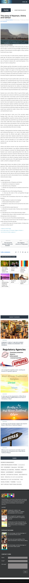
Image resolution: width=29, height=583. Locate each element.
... (6, 504)
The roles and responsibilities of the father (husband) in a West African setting (17, 539)
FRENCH (3, 472)
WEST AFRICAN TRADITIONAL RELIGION (11, 484)
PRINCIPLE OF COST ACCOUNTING (14, 477)
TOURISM (12, 482)
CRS (2, 467)
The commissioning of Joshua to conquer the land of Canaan (5, 283)
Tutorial (18, 482)
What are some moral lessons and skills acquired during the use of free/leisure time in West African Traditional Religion (13, 451)
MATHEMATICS (23, 474)
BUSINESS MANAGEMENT (7, 462)
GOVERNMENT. (19, 472)
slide (21, 479)
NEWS (2, 477)
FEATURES (20, 467)
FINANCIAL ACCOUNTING (7, 469)
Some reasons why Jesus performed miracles (23, 269)
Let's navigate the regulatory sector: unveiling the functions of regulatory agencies (16, 517)
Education (14, 467)
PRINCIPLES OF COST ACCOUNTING (10, 479)
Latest (4, 507)
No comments (4, 21)
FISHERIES (17, 469)
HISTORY (3, 474)
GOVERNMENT (10, 472)
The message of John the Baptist (23, 282)
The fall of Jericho (13, 281)
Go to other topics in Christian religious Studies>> (12, 230)
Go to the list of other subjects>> (8, 232)
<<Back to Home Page (6, 228)
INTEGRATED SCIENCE (12, 474)
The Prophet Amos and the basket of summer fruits (5, 269)
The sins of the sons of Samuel (14, 269)
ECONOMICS (7, 467)
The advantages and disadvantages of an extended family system (17, 533)
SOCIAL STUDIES (5, 482)
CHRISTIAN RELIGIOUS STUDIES (8, 256)
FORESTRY (23, 469)
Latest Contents (14, 317)
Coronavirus (21, 465)
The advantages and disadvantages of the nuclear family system (17, 545)
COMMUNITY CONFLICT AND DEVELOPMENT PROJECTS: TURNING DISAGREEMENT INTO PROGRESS (12, 344)
